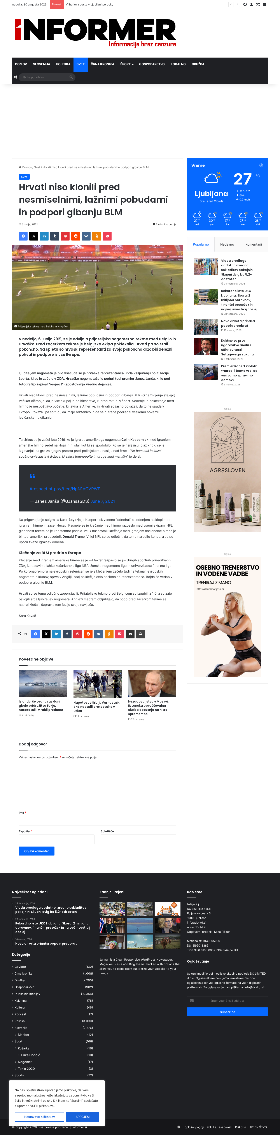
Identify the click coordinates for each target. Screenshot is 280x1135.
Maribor (23, 1035)
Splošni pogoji (194, 1127)
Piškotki (240, 1127)
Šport (125, 64)
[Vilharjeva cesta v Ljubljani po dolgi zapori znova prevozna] (167, 909)
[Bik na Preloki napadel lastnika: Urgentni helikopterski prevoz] (167, 942)
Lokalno (178, 64)
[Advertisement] (140, 121)
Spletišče (107, 831)
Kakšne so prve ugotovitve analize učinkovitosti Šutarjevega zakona (237, 347)
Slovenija (41, 64)
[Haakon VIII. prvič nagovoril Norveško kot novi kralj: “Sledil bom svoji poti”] (112, 925)
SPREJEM (83, 1117)
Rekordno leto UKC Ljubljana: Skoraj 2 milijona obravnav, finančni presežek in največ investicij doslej (239, 300)
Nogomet (25, 1062)
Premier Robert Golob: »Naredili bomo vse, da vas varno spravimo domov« (239, 373)
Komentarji (253, 244)
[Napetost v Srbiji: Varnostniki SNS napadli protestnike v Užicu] (98, 684)
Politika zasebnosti (219, 1127)
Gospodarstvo (152, 64)
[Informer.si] (95, 33)
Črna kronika (102, 64)
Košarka (24, 1048)
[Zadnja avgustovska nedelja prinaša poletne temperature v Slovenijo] (140, 942)
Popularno (201, 244)
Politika (63, 64)
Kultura (20, 1007)
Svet (81, 64)
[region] (57, 1103)
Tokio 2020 (26, 1068)
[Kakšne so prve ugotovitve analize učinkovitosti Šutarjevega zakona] (206, 346)
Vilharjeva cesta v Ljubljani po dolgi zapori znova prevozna (105, 4)
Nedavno (227, 244)
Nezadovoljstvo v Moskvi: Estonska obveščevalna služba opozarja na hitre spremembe (148, 707)
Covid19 (20, 966)
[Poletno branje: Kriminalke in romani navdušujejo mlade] (112, 909)
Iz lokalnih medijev (27, 994)
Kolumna (21, 1000)
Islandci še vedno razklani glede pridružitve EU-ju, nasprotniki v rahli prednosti (41, 705)
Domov (21, 64)
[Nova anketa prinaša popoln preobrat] (206, 327)
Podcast (20, 1014)
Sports (19, 1075)
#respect (38, 488)
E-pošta (25, 831)
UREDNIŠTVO (258, 1127)
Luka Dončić (30, 1055)
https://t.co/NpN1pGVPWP (74, 488)
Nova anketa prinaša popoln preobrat (238, 323)
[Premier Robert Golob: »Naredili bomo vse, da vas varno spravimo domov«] (206, 372)
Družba (198, 64)
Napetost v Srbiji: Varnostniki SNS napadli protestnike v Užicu (97, 706)
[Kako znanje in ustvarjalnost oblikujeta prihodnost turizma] (167, 925)
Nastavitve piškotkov (39, 1117)
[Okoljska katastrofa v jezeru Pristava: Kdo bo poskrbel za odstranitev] (140, 925)
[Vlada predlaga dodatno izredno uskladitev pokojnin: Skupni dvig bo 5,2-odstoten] (206, 266)
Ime (22, 812)
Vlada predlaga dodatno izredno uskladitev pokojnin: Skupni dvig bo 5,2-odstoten (237, 269)
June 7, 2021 (103, 501)
